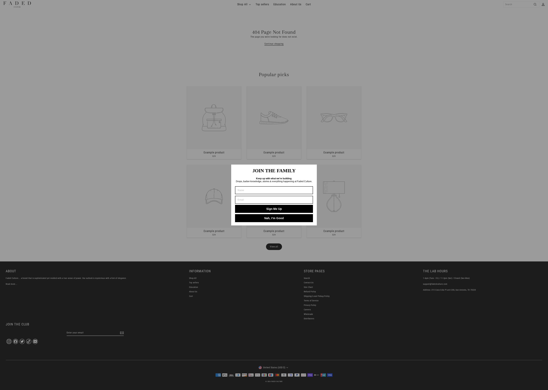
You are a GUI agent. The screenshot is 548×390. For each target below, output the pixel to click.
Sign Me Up (274, 208)
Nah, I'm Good (274, 218)
